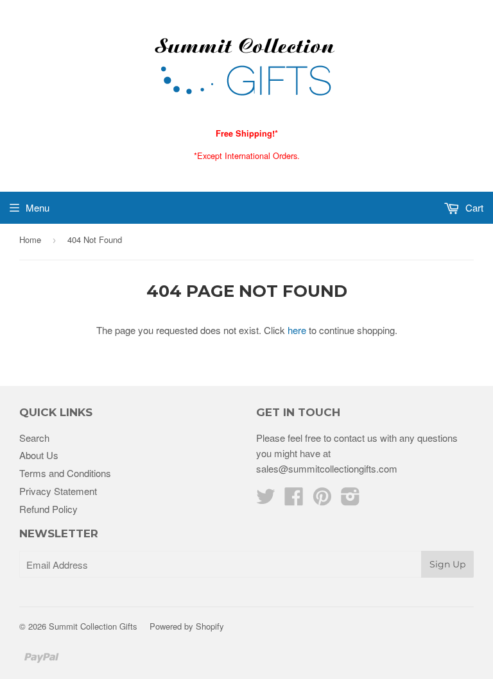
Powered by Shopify (187, 626)
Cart (473, 207)
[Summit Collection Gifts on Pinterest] (322, 500)
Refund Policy (48, 509)
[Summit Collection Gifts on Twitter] (265, 500)
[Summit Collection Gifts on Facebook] (294, 500)
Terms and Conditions (65, 473)
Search (34, 437)
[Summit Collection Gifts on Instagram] (350, 500)
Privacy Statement (58, 491)
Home (30, 239)
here (297, 330)
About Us (38, 455)
